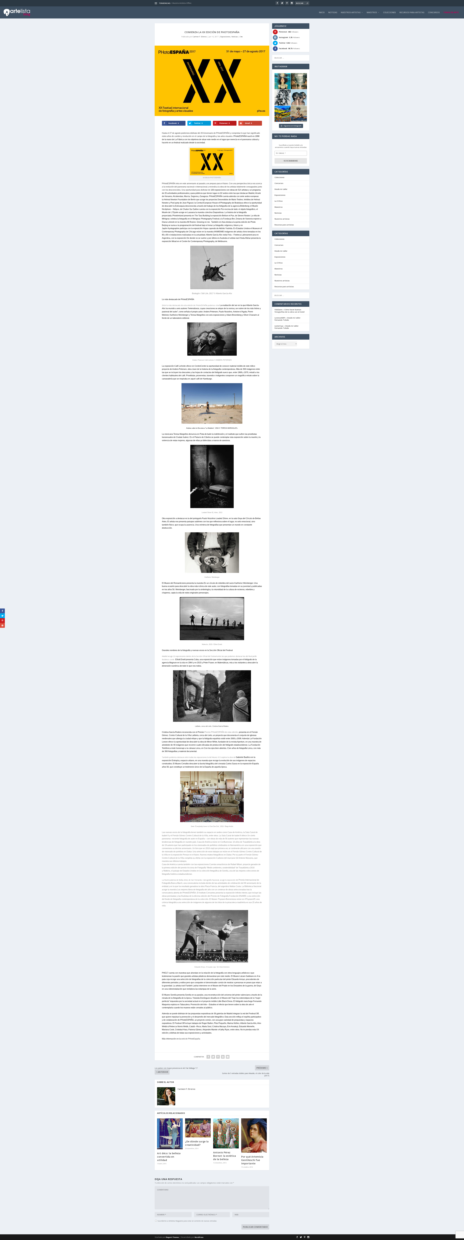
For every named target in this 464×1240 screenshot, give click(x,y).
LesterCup (279, 326)
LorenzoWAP (280, 318)
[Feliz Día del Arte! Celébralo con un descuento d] (299, 81)
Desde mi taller (281, 189)
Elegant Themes (172, 1237)
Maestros (372, 12)
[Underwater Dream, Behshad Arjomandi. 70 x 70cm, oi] (283, 81)
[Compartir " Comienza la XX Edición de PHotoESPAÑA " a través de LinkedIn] (222, 1056)
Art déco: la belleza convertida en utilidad (169, 1157)
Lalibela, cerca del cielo (203, 726)
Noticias (332, 12)
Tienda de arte (451, 12)
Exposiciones (225, 36)
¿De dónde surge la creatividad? (197, 1143)
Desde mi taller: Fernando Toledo (184, 3)
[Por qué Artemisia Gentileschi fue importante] (254, 1135)
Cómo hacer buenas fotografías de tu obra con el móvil (289, 310)
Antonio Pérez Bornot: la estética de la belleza (224, 1156)
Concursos (434, 12)
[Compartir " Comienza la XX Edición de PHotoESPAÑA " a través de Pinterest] (218, 1056)
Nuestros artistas (351, 12)
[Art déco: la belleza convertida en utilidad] (170, 1133)
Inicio (322, 12)
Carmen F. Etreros (200, 36)
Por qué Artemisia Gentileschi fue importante (252, 1160)
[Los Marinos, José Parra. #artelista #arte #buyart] (299, 114)
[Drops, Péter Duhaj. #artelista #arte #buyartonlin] (299, 97)
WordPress (199, 1237)
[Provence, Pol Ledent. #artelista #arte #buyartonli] (283, 114)
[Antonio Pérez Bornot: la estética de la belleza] (226, 1133)
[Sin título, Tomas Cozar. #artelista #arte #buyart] (283, 97)
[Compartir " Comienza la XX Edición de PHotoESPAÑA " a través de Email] (227, 1056)
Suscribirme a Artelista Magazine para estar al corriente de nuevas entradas (187, 1221)
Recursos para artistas (411, 12)
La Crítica (279, 201)
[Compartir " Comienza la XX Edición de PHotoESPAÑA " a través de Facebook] (208, 1056)
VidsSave (278, 309)
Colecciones (389, 12)
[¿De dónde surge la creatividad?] (198, 1127)
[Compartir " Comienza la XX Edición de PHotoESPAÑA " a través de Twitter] (213, 1056)
